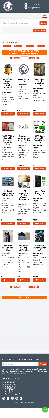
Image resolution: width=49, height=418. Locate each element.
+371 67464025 (11, 384)
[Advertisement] (24, 325)
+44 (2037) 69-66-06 (12, 390)
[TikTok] (21, 398)
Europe (6, 46)
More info (8, 113)
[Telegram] (16, 398)
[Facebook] (3, 398)
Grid (37, 30)
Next (31, 58)
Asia (29, 46)
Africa (41, 46)
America (18, 46)
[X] (8, 398)
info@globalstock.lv (34, 8)
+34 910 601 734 (11, 386)
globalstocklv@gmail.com (14, 394)
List (44, 30)
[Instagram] (12, 398)
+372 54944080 (11, 388)
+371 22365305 (33, 5)
